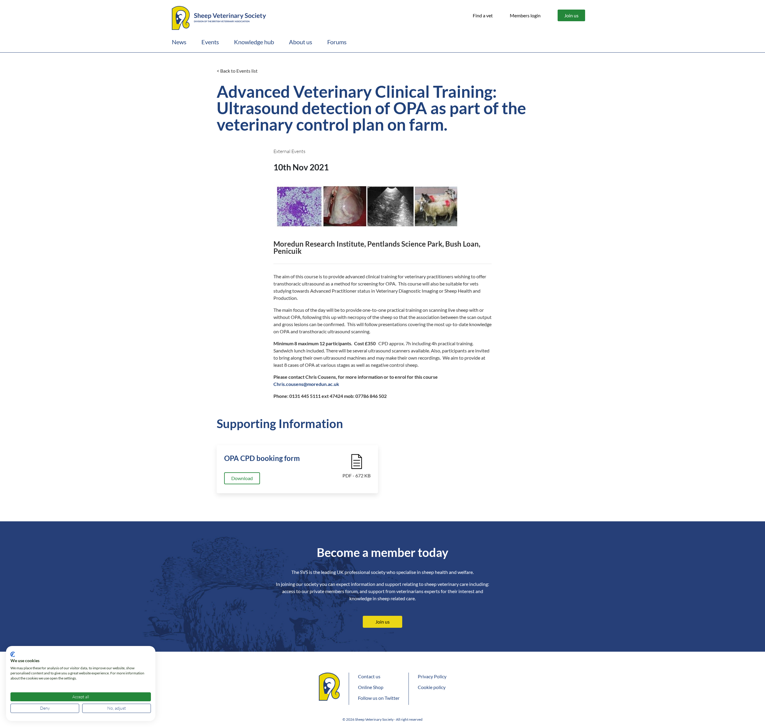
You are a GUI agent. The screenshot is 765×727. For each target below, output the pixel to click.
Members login (525, 15)
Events (210, 41)
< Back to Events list (237, 71)
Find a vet (483, 15)
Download (242, 478)
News (179, 41)
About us (300, 41)
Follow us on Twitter (379, 698)
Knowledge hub (254, 41)
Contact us (369, 676)
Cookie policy (432, 687)
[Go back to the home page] (219, 17)
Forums (337, 41)
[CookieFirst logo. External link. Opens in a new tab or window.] (12, 654)
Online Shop (370, 687)
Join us (571, 15)
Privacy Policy (432, 676)
